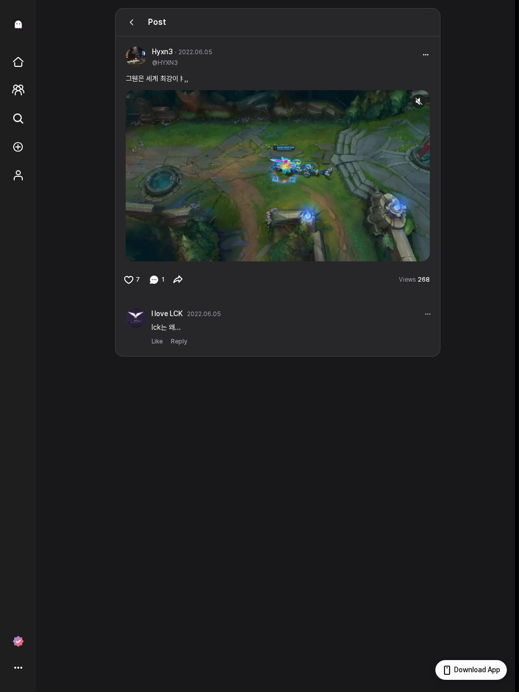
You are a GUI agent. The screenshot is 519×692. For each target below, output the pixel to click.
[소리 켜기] (419, 101)
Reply (179, 341)
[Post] (132, 22)
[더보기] (428, 314)
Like (157, 341)
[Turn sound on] (154, 249)
